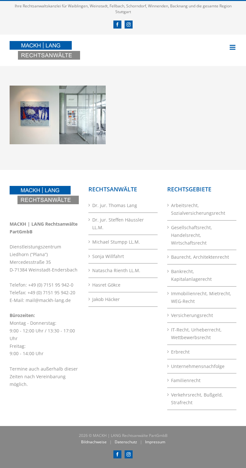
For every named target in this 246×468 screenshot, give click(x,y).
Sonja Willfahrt (108, 256)
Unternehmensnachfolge (198, 366)
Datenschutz (126, 442)
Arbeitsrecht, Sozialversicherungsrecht (198, 209)
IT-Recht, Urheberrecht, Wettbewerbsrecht (196, 333)
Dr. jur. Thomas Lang (114, 205)
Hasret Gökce (106, 285)
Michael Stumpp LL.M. (116, 242)
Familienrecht (186, 380)
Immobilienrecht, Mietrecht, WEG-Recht (201, 297)
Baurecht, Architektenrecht (200, 257)
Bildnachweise (94, 442)
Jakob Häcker (106, 299)
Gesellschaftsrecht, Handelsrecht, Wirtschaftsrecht (191, 235)
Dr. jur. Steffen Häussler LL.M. (118, 223)
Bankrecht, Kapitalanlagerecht (191, 275)
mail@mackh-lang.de (48, 300)
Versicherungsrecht (192, 315)
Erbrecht (180, 352)
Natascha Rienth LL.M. (116, 270)
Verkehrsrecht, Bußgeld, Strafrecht (197, 398)
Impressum (155, 442)
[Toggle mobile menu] (233, 47)
